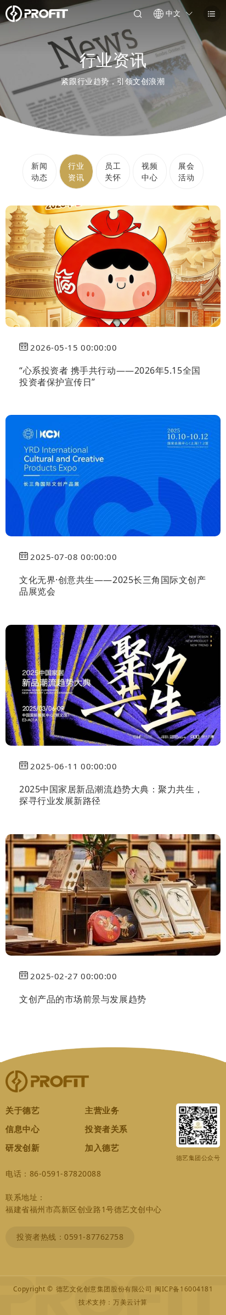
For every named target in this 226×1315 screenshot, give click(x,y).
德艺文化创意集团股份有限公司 (104, 1289)
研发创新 (22, 1147)
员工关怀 (113, 171)
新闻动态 (39, 171)
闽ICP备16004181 (184, 1289)
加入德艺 (102, 1147)
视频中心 (149, 171)
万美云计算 (130, 1302)
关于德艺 (22, 1110)
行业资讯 (76, 171)
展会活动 (186, 171)
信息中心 (22, 1128)
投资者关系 (106, 1128)
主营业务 (102, 1110)
